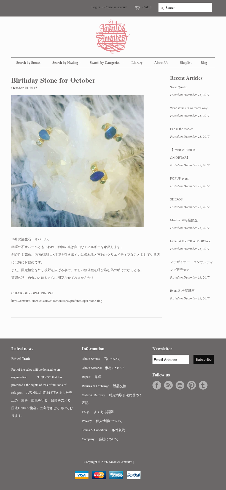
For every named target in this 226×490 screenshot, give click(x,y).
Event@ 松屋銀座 (182, 290)
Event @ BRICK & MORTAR (190, 241)
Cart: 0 (146, 7)
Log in (96, 7)
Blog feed (168, 385)
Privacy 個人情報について (102, 421)
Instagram (180, 385)
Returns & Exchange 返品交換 (104, 386)
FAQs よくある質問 (98, 411)
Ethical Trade (20, 358)
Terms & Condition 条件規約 (103, 430)
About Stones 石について (101, 358)
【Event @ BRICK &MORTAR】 (183, 153)
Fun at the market (181, 128)
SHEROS (176, 199)
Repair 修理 (91, 377)
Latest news (22, 348)
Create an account (115, 7)
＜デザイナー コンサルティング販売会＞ (191, 266)
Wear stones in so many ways (189, 108)
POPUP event (179, 178)
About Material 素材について (103, 367)
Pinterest (191, 385)
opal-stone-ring (56, 300)
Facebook (156, 385)
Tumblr (203, 385)
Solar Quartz (178, 87)
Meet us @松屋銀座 (184, 220)
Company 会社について (100, 439)
